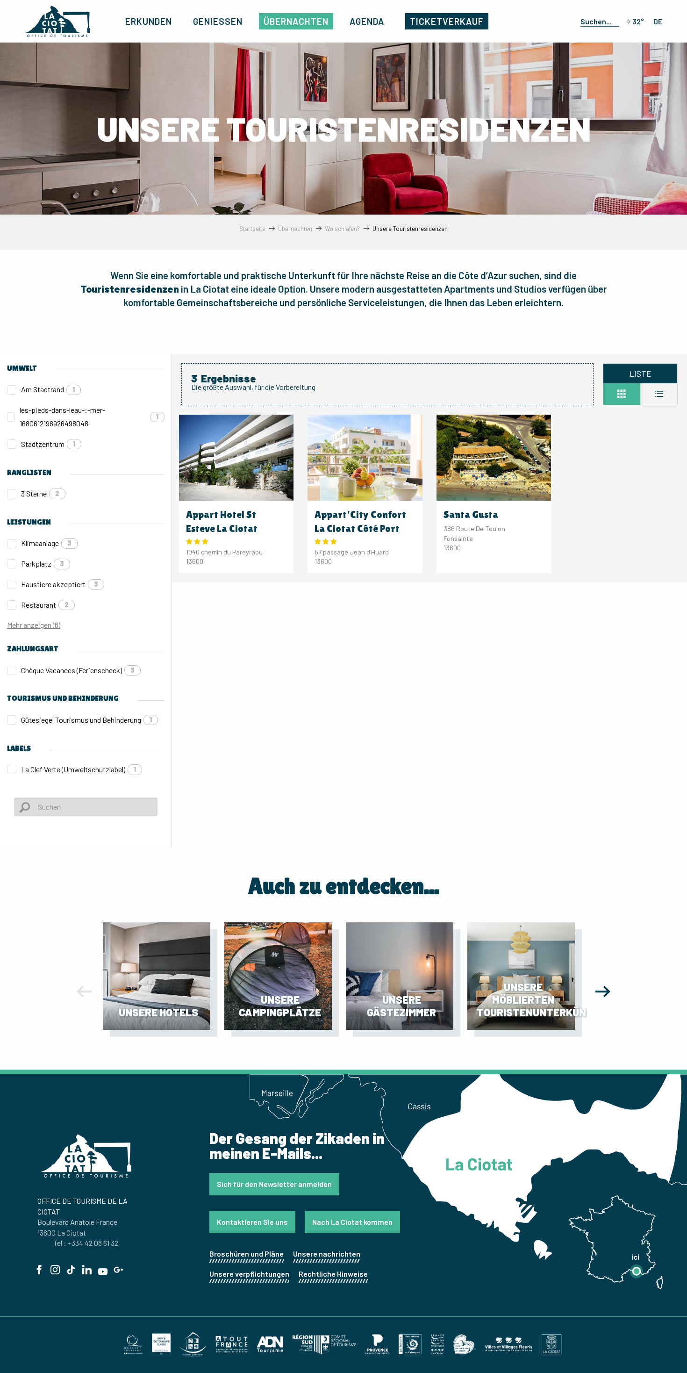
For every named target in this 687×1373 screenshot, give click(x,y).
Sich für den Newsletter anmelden (274, 1183)
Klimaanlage (46, 543)
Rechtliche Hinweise (333, 1273)
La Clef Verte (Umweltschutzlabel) (78, 769)
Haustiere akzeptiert (59, 584)
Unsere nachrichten (326, 1253)
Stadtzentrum (48, 443)
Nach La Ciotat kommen (352, 1221)
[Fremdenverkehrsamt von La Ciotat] (57, 21)
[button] (597, 21)
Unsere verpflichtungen (249, 1273)
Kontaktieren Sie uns (252, 1221)
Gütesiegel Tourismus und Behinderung (86, 719)
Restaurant (45, 604)
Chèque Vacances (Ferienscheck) (78, 670)
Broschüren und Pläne (246, 1253)
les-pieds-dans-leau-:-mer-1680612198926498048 (89, 416)
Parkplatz (42, 563)
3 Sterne (40, 493)
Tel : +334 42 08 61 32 (85, 1242)
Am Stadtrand (48, 389)
